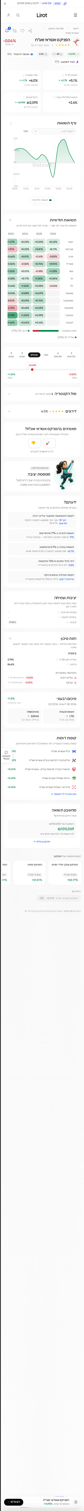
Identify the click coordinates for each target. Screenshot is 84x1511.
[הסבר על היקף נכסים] (24, 97)
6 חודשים (58, 355)
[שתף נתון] (47, 74)
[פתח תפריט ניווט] (76, 1502)
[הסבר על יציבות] (68, 622)
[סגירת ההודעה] (4, 3)
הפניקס (58, 856)
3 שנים (22, 355)
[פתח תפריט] (75, 15)
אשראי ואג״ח (72, 33)
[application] (42, 165)
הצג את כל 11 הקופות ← (63, 794)
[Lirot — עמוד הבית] (42, 15)
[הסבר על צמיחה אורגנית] (59, 612)
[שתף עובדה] (12, 516)
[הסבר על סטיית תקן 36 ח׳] (57, 659)
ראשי (76, 28)
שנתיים (34, 355)
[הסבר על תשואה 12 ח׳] (63, 75)
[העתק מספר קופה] (32, 45)
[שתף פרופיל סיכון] (10, 638)
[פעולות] (11, 123)
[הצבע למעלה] (49, 443)
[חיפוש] (17, 15)
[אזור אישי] (8, 15)
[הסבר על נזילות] (68, 664)
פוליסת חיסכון (56, 28)
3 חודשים (71, 355)
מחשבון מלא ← (42, 841)
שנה (46, 355)
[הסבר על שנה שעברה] (23, 75)
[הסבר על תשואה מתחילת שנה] (54, 97)
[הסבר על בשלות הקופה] (59, 617)
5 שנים (11, 355)
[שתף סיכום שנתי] (10, 219)
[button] (60, 45)
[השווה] (14, 30)
